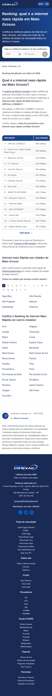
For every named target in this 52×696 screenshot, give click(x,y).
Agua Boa (7, 296)
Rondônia (34, 380)
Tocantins (6, 396)
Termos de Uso (26, 657)
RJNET (26, 531)
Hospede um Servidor (26, 684)
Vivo (26, 601)
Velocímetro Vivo (26, 540)
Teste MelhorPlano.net (26, 550)
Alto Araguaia (8, 301)
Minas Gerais (8, 358)
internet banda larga (11, 271)
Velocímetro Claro (26, 543)
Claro (26, 604)
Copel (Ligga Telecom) (26, 527)
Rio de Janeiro (9, 380)
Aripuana (33, 307)
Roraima (6, 385)
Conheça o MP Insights (25, 243)
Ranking (13, 66)
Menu (41, 4)
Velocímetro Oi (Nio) (26, 547)
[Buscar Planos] (45, 54)
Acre (4, 326)
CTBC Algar (26, 534)
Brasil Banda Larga (26, 537)
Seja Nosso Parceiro (26, 677)
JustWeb (26, 610)
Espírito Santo (36, 342)
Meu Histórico (26, 581)
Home (4, 66)
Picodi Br (26, 634)
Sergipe (6, 390)
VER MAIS (24, 233)
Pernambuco (8, 369)
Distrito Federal (9, 342)
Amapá (5, 332)
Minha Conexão (26, 624)
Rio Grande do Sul (38, 374)
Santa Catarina (36, 385)
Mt (19, 66)
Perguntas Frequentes (26, 664)
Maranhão (34, 348)
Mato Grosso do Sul (38, 353)
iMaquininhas (26, 643)
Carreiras (26, 567)
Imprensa (26, 570)
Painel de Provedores (26, 681)
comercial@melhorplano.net (26, 501)
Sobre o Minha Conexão (26, 564)
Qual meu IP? (26, 553)
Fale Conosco (26, 667)
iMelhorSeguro (26, 647)
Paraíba (6, 364)
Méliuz (26, 631)
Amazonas (34, 332)
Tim (26, 598)
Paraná (32, 358)
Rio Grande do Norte (12, 374)
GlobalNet (26, 614)
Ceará (32, 337)
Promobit (26, 637)
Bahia (5, 337)
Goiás (5, 348)
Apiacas (33, 301)
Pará (31, 364)
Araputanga (7, 307)
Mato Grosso (8, 353)
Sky (26, 607)
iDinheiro (26, 640)
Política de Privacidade (26, 660)
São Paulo (34, 390)
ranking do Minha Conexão (17, 91)
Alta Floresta (35, 296)
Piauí (31, 369)
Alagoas (33, 326)
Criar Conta (26, 584)
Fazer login (26, 587)
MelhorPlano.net (26, 627)
